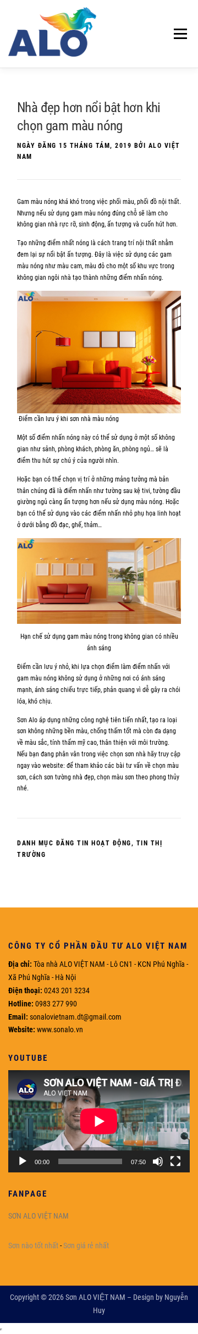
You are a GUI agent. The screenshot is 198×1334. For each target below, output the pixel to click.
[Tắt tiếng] (157, 1161)
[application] (99, 1121)
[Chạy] (22, 1161)
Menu (177, 33)
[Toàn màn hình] (175, 1161)
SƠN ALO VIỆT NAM (38, 1215)
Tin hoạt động (104, 843)
